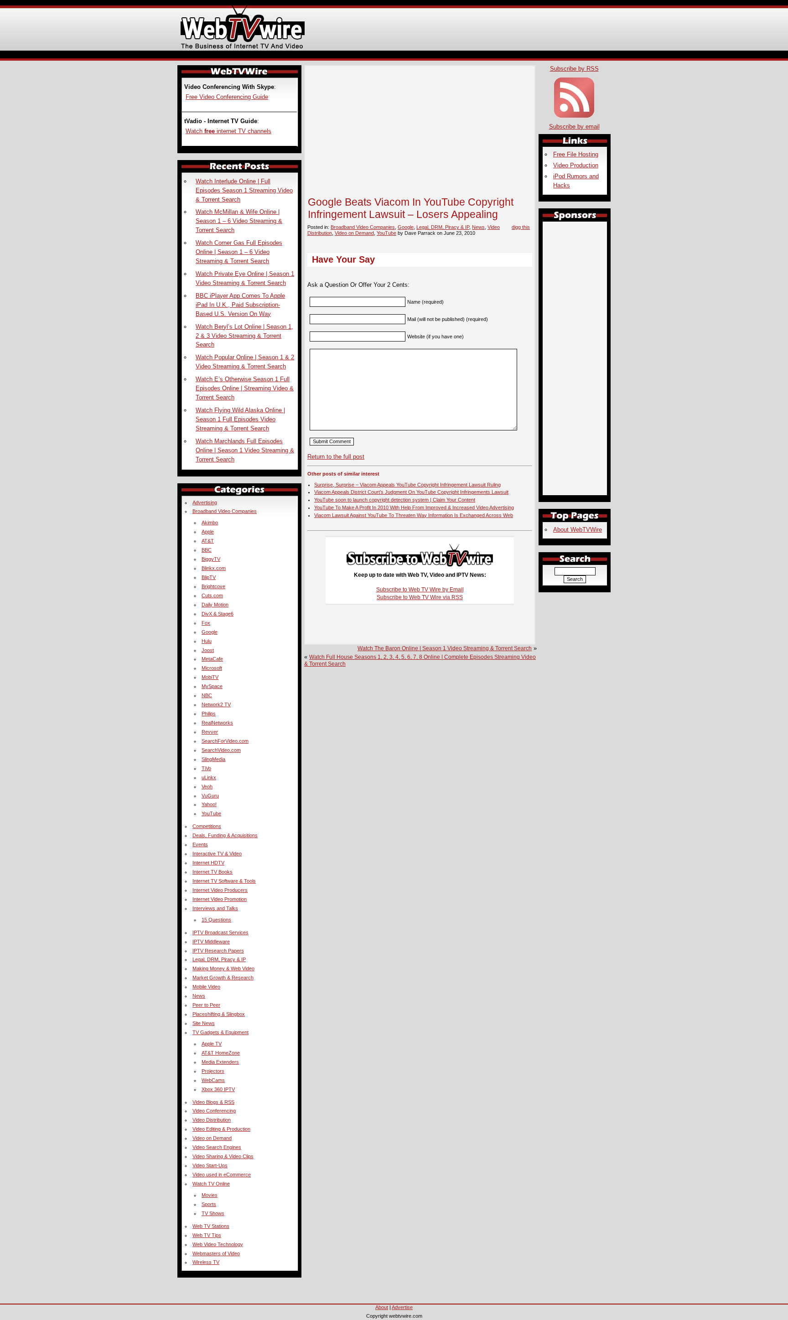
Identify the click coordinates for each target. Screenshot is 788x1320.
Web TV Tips (206, 1235)
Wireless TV (205, 1262)
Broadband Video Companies (363, 227)
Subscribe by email (574, 126)
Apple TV (212, 1043)
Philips (209, 713)
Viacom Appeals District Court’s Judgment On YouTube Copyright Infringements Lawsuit (411, 492)
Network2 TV (216, 704)
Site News (203, 1023)
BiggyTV (211, 559)
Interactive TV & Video (217, 853)
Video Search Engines (216, 1147)
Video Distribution (211, 1120)
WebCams (213, 1080)
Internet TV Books (212, 872)
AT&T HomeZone (221, 1053)
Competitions (206, 826)
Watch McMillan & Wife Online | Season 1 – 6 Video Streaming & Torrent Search (239, 220)
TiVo (206, 768)
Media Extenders (220, 1062)
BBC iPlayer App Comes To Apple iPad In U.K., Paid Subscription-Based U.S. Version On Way (240, 304)
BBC (207, 550)
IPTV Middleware (211, 941)
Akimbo (210, 522)
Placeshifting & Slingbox (218, 1014)
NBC (207, 695)
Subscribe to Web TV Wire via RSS (420, 597)
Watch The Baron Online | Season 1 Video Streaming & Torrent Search (445, 648)
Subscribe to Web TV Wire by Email (420, 589)
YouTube (386, 233)
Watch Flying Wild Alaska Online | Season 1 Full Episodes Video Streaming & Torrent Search (240, 419)
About (381, 1307)
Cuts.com (212, 595)
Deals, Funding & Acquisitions (225, 835)
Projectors (213, 1071)
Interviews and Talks (215, 908)
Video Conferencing (214, 1110)
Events (200, 844)
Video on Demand (354, 233)
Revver (210, 732)
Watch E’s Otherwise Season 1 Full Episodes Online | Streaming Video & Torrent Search (245, 388)
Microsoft (212, 668)
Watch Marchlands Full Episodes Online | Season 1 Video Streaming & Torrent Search (245, 450)
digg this (521, 227)
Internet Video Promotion (219, 899)
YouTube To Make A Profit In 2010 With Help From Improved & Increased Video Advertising (414, 507)
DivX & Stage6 (217, 613)
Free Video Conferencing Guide (227, 96)
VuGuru (210, 795)
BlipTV (209, 577)
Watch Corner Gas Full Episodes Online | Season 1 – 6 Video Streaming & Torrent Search (239, 251)
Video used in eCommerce (221, 1174)
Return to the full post (335, 456)
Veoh (207, 786)
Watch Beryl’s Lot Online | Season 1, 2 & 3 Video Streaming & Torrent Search (244, 335)
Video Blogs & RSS (213, 1102)
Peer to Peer (206, 1005)
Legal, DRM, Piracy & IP (442, 227)
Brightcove (213, 586)
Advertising (204, 502)
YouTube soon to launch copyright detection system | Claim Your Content (394, 499)
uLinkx (209, 777)
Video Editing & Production (221, 1129)
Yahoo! (209, 804)
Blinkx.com (214, 568)
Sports (209, 1204)
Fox (206, 623)
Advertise (402, 1307)
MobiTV (210, 677)
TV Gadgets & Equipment (220, 1032)
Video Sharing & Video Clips (223, 1156)
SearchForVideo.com (225, 741)
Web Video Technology (217, 1244)
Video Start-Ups (210, 1165)
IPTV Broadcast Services (220, 932)
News (478, 227)
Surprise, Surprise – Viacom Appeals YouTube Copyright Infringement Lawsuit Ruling (407, 484)
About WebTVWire (577, 529)
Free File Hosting (575, 154)
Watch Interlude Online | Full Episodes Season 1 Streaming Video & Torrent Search (244, 190)
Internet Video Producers (220, 890)
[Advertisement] (394, 54)
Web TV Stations (210, 1226)
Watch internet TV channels (228, 131)
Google (406, 227)
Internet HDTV (208, 862)
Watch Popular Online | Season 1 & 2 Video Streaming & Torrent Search (245, 362)
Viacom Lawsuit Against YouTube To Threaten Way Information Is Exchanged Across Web (413, 515)
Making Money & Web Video (223, 968)
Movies (210, 1195)
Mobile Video (206, 986)
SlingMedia (213, 759)
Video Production (575, 165)
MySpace (212, 686)
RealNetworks (217, 722)
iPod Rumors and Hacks (576, 181)
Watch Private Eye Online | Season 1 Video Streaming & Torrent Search (245, 278)
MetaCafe (212, 659)
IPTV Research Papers (218, 950)
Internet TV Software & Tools (224, 881)
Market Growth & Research (223, 977)
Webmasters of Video (216, 1253)
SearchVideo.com (221, 750)
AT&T (208, 541)
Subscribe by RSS (574, 68)
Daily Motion (215, 604)
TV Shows (213, 1213)
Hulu (207, 641)
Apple (208, 531)
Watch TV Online (211, 1183)
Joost (208, 650)
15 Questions (216, 919)
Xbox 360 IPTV (218, 1089)
